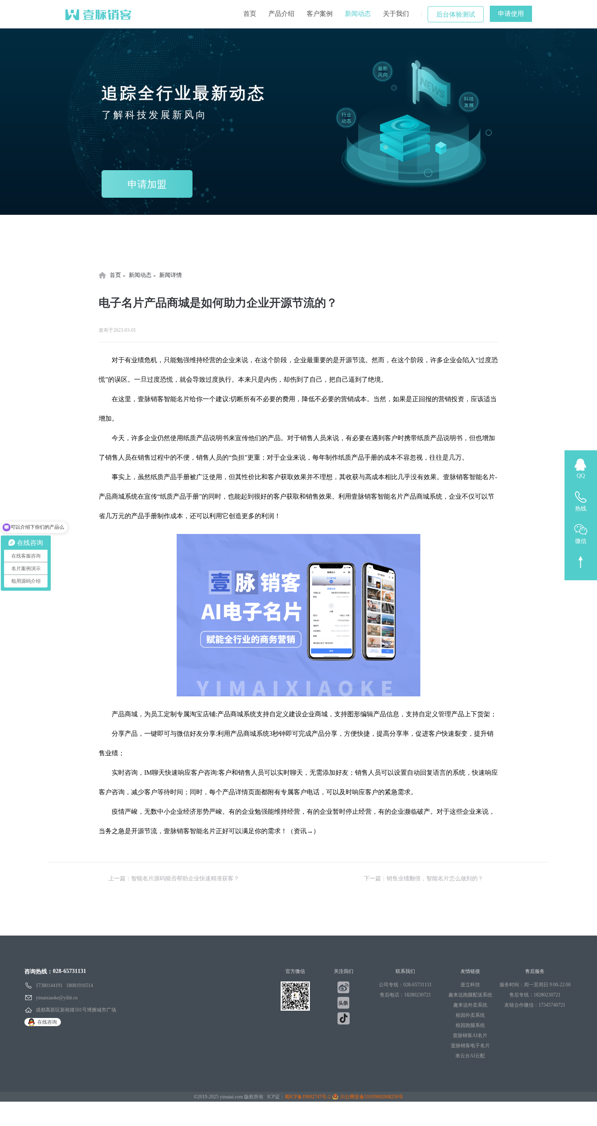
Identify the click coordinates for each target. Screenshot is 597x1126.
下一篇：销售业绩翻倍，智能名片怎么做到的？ (423, 878)
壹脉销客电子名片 (470, 1045)
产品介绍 (281, 13)
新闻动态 (358, 13)
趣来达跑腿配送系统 (470, 995)
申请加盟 (147, 184)
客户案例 (320, 13)
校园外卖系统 (470, 1015)
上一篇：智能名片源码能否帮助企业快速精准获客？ (173, 878)
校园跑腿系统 (470, 1025)
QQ (581, 476)
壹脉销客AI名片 (470, 1035)
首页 (249, 13)
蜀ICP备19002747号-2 (308, 1097)
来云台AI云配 (470, 1056)
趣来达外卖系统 (470, 1005)
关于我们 (396, 13)
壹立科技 (470, 985)
